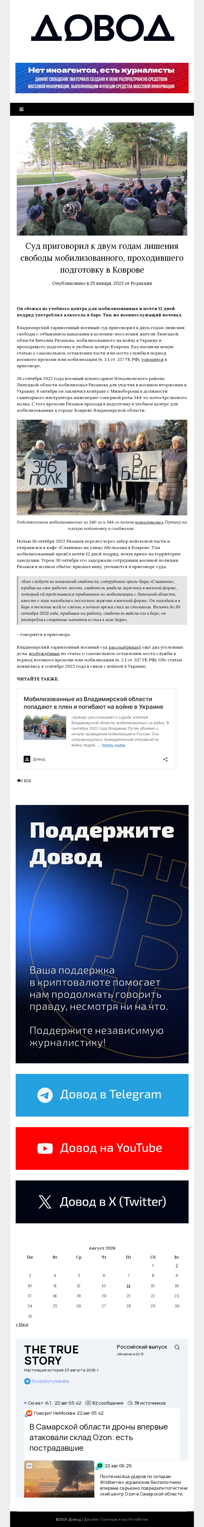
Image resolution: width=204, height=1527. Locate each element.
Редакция (141, 283)
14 (128, 1285)
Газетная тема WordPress (124, 1519)
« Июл (22, 1324)
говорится (152, 359)
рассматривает (125, 647)
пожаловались (149, 522)
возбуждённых (44, 653)
